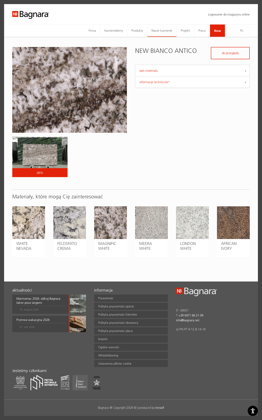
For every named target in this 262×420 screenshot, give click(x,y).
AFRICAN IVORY (229, 246)
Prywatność (105, 298)
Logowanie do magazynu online (229, 14)
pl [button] (241, 30)
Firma (92, 30)
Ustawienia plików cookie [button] (115, 363)
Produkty (137, 30)
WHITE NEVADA (23, 246)
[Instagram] (186, 340)
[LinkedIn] (194, 340)
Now (217, 31)
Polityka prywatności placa (115, 331)
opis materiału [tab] (148, 71)
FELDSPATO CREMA (67, 246)
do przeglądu (230, 53)
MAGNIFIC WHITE (107, 246)
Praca (202, 30)
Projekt (185, 30)
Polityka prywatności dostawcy (118, 323)
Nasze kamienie (161, 30)
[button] (41, 304)
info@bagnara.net (187, 320)
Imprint (102, 339)
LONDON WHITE (188, 246)
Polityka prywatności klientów (117, 314)
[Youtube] (202, 340)
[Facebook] (178, 340)
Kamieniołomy (113, 30)
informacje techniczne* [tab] (154, 82)
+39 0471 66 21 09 (190, 315)
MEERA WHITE (145, 246)
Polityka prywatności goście (116, 306)
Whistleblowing (108, 355)
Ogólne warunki (108, 347)
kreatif (160, 408)
